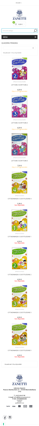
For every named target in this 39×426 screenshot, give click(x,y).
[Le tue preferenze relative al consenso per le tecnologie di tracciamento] (3, 424)
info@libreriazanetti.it (22, 397)
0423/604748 (20, 395)
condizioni (19, 400)
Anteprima (14, 80)
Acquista (21, 80)
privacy (20, 401)
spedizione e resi (19, 403)
